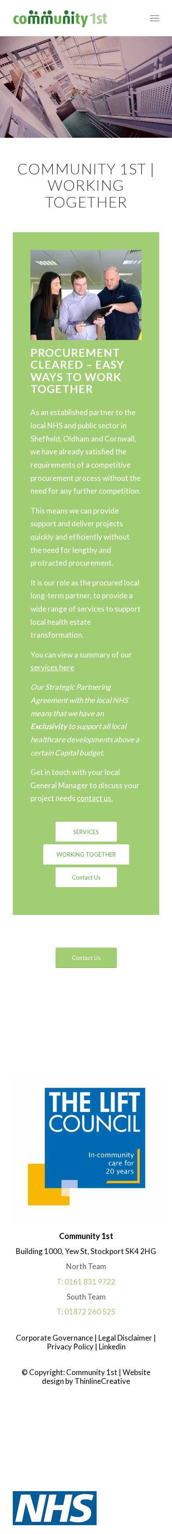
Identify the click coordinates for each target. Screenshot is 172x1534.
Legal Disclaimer (124, 1337)
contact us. (95, 798)
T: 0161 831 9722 (86, 1281)
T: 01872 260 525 (86, 1311)
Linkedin (111, 1346)
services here (52, 667)
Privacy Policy (70, 1346)
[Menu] (154, 18)
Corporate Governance (55, 1337)
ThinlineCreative (102, 1381)
